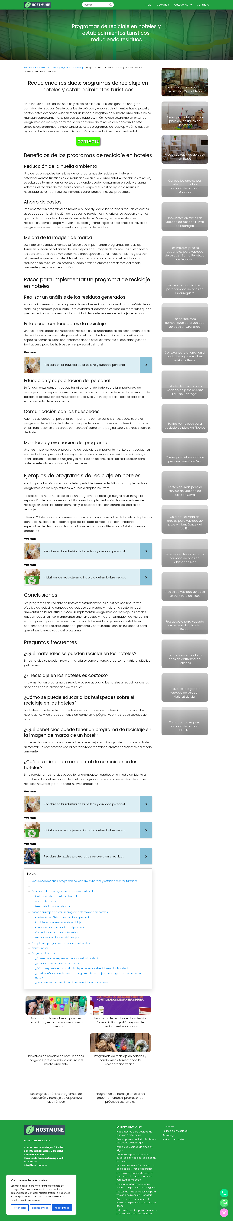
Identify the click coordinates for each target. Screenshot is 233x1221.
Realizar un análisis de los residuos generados (63, 917)
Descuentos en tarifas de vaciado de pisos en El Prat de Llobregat (135, 1167)
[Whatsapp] (224, 1203)
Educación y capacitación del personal (59, 927)
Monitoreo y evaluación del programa (58, 937)
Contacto (203, 5)
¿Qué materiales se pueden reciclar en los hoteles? (66, 958)
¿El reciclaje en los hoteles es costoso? (59, 963)
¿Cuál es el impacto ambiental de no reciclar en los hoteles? (72, 982)
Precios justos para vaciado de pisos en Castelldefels (134, 1133)
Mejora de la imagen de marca (54, 906)
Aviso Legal (169, 1135)
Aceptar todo (62, 1207)
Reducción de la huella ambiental (56, 896)
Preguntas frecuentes (45, 953)
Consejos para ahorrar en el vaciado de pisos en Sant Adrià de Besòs (136, 1203)
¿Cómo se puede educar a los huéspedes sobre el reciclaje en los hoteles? (81, 968)
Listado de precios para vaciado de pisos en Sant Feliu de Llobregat (137, 1212)
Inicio (148, 5)
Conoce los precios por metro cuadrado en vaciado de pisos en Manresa (136, 1158)
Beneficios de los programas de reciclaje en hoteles (64, 891)
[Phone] (224, 1193)
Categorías (181, 5)
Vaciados (163, 5)
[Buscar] (110, 4)
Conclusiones (40, 948)
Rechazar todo (40, 1207)
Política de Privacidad (175, 1130)
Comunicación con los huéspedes (56, 932)
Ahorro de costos (46, 901)
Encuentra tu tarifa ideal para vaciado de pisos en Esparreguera (136, 1185)
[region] (41, 1195)
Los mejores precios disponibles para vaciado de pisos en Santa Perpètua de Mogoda (134, 1176)
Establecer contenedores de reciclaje (58, 922)
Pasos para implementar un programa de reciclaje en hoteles (70, 912)
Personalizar (19, 1207)
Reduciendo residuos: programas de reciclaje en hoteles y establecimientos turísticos (84, 881)
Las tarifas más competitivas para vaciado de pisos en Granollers (136, 1193)
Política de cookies (173, 1139)
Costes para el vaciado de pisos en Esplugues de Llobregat (136, 1141)
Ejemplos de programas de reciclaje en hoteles (61, 943)
